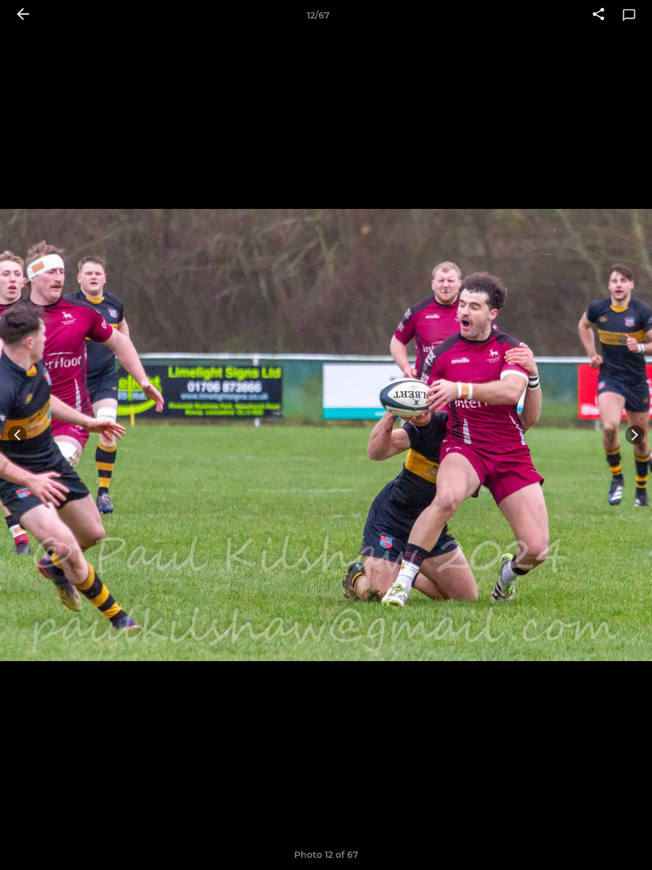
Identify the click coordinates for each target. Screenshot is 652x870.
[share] (598, 15)
